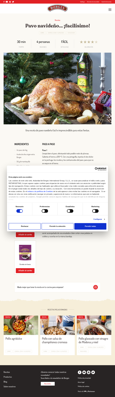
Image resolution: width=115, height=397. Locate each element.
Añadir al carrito (25, 235)
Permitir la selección (57, 226)
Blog (5, 381)
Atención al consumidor (93, 2)
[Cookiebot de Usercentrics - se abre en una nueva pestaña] (96, 169)
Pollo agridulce (14, 338)
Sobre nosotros (10, 386)
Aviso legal (81, 382)
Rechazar (24, 226)
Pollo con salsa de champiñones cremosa (54, 340)
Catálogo (82, 2)
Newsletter (47, 384)
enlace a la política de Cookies (40, 191)
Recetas (7, 372)
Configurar (97, 219)
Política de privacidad (84, 378)
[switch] (45, 211)
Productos (8, 377)
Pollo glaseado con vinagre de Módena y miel (93, 340)
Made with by (86, 391)
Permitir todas (90, 226)
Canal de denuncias (106, 2)
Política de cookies (83, 386)
